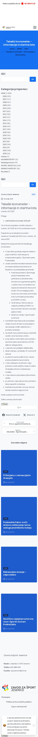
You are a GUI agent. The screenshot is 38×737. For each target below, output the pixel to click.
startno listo (28, 348)
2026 (5, 153)
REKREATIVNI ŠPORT (8, 168)
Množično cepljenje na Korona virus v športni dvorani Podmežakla (18, 621)
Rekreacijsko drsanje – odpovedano (14, 573)
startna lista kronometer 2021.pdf (17, 221)
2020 (4, 138)
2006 (5, 96)
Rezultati (4, 171)
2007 (4, 99)
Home (12, 49)
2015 (4, 123)
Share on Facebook (13, 415)
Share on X (31, 415)
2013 (4, 117)
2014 (4, 120)
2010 (4, 108)
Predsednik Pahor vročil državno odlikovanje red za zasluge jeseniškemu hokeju (17, 525)
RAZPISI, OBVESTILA (8, 165)
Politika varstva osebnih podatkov (19, 702)
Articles (4, 156)
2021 (26, 49)
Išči (3, 73)
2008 (4, 102)
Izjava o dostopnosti (19, 706)
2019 (4, 135)
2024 (5, 147)
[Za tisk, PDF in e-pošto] (4, 404)
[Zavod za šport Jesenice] (19, 686)
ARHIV (19, 49)
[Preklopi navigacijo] (35, 27)
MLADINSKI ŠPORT (8, 159)
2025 (5, 150)
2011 (4, 111)
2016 (4, 126)
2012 (4, 114)
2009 (5, 105)
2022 (4, 144)
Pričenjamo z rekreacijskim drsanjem (17, 476)
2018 (4, 132)
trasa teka (21, 269)
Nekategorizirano (7, 162)
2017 (4, 129)
